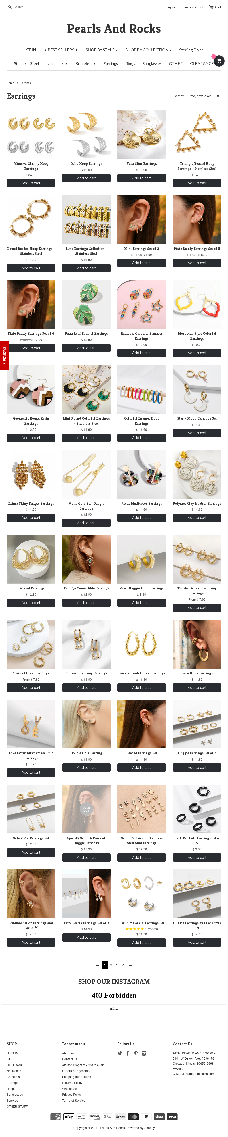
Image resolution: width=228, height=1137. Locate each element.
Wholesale (69, 1088)
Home (10, 82)
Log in (171, 7)
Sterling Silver (191, 49)
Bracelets (84, 63)
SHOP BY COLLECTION (147, 49)
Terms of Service (74, 1100)
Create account (193, 7)
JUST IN (29, 49)
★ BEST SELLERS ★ (60, 49)
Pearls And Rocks (114, 28)
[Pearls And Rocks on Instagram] (143, 1054)
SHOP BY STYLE (100, 49)
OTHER (176, 63)
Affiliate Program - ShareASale (83, 1065)
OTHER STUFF (17, 1106)
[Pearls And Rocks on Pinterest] (135, 1054)
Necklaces (55, 63)
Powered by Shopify (141, 1127)
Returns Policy (72, 1082)
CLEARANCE (202, 63)
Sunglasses (152, 63)
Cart (218, 7)
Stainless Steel (26, 63)
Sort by (179, 95)
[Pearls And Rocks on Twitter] (119, 1054)
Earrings (110, 63)
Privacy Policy (71, 1094)
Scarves (12, 1100)
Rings (130, 63)
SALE (10, 1059)
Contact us (69, 1059)
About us (68, 1053)
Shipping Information (76, 1076)
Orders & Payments (76, 1070)
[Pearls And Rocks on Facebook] (127, 1054)
